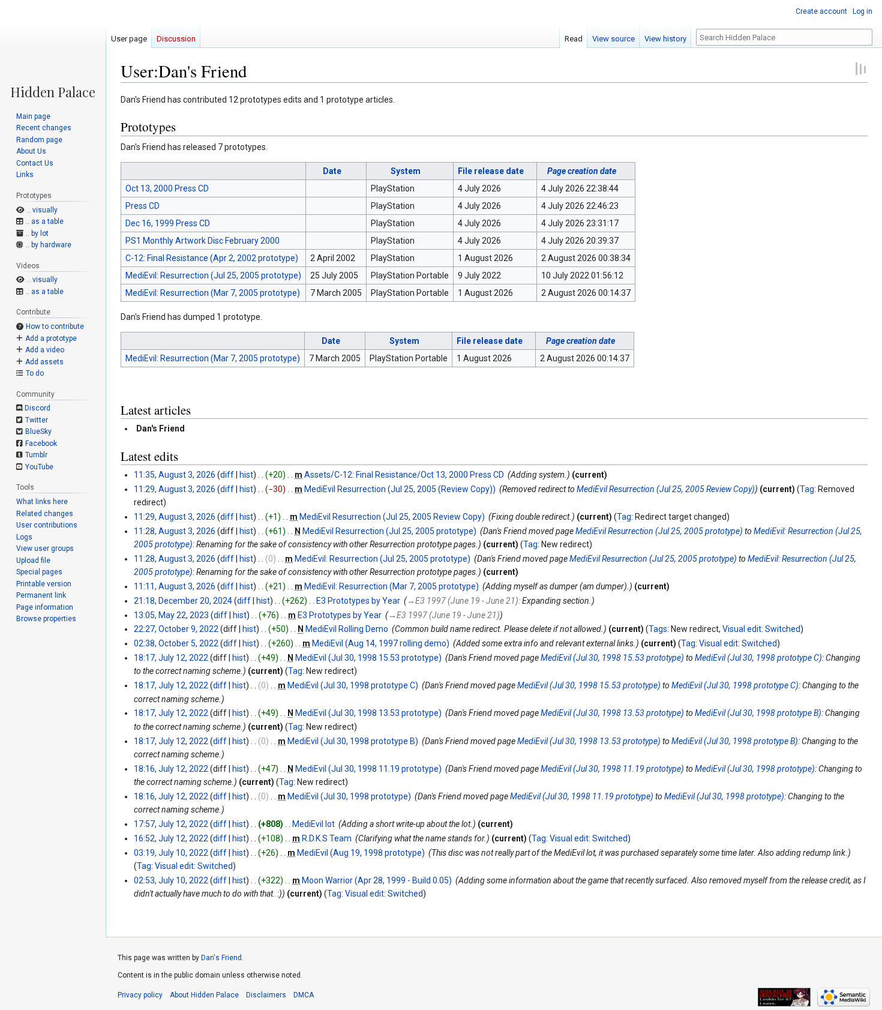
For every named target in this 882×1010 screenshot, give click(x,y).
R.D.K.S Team (327, 838)
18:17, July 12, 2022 (171, 658)
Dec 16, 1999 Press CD (167, 223)
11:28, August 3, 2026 (174, 531)
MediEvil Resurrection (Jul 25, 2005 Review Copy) (666, 489)
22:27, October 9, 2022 (176, 629)
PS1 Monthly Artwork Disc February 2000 (202, 240)
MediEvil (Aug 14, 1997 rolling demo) (380, 643)
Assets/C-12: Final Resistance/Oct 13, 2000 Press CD (404, 474)
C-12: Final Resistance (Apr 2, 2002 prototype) (211, 258)
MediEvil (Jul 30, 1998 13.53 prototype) (368, 713)
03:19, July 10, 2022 (171, 853)
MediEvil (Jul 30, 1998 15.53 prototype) (368, 658)
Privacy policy (140, 995)
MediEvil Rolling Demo (346, 629)
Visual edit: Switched (761, 629)
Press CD (142, 206)
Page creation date (581, 171)
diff (227, 474)
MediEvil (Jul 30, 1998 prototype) (755, 769)
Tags (658, 629)
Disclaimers (266, 995)
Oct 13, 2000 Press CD (167, 188)
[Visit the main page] (53, 49)
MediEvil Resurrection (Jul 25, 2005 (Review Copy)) (400, 489)
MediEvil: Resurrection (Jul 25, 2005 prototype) (213, 275)
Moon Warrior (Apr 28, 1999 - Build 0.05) (377, 880)
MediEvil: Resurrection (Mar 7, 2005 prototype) (212, 293)
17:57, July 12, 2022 (171, 824)
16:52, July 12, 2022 (171, 838)
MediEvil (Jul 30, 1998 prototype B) (758, 713)
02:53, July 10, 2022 (171, 880)
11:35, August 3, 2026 (174, 474)
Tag (807, 489)
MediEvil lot (313, 824)
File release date (491, 171)
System (406, 171)
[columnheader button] (213, 170)
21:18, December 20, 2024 (183, 601)
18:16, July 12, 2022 (171, 769)
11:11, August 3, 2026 (174, 586)
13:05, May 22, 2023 (171, 615)
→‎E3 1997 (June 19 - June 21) (462, 601)
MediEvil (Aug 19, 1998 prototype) (361, 853)
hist (246, 474)
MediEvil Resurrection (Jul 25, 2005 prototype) (389, 531)
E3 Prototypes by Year (358, 601)
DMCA (303, 995)
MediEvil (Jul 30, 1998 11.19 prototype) (368, 769)
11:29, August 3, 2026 (174, 489)
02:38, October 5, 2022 (176, 643)
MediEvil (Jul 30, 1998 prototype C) (758, 658)
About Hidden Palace (204, 995)
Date (332, 171)
